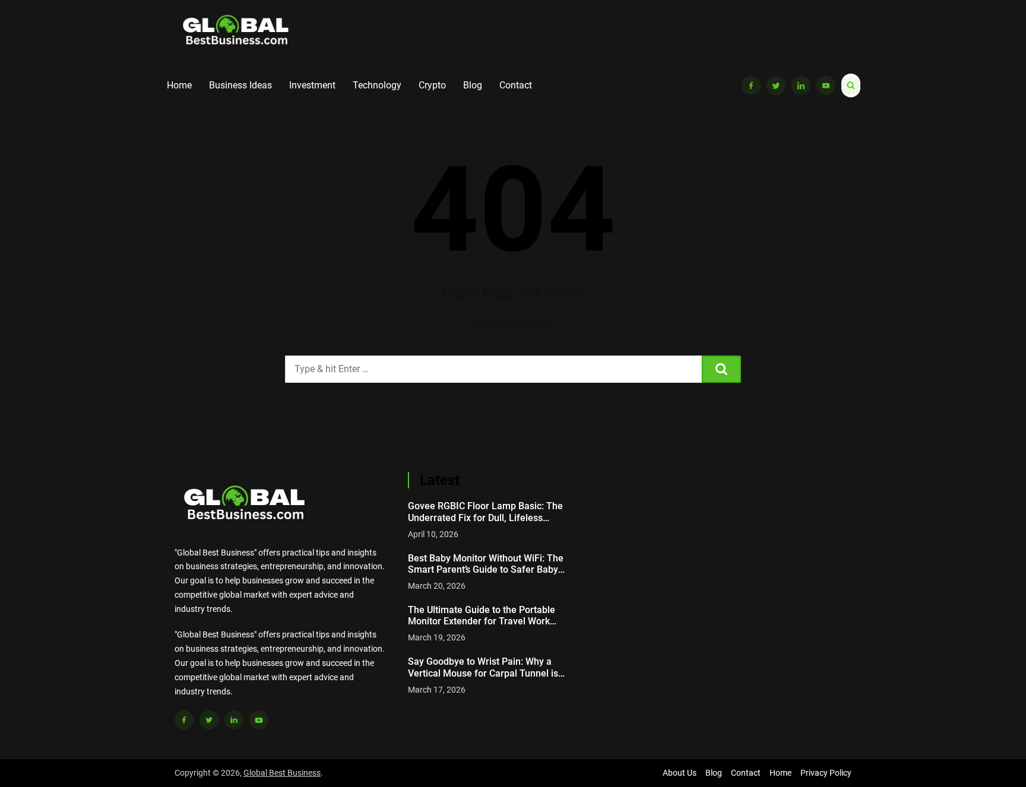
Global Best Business (282, 773)
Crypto (432, 85)
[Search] (721, 369)
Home (179, 85)
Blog (472, 85)
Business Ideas (240, 85)
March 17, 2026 (437, 689)
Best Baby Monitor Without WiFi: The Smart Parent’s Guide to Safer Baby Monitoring (485, 564)
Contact (515, 85)
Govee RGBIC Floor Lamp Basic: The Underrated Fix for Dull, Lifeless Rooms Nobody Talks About (485, 511)
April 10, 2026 (433, 534)
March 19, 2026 (437, 637)
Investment (312, 85)
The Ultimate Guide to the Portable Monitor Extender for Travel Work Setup (481, 615)
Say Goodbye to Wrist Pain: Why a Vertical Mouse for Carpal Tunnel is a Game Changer (487, 667)
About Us (679, 773)
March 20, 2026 (437, 586)
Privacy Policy (825, 773)
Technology (377, 85)
